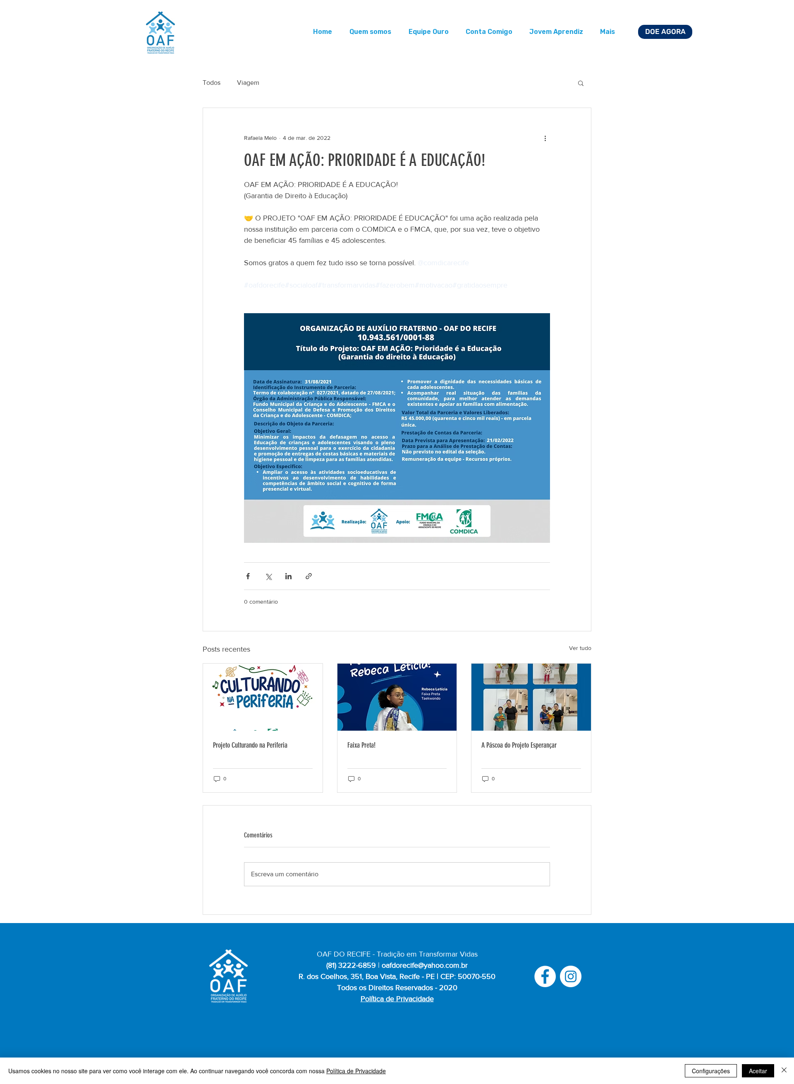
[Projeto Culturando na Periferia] (263, 697)
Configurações (711, 1071)
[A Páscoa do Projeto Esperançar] (531, 697)
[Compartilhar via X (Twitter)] (268, 576)
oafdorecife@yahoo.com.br (425, 965)
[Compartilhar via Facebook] (248, 576)
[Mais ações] (545, 138)
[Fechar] (784, 1070)
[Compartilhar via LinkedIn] (288, 576)
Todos (211, 82)
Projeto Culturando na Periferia (250, 745)
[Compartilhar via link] (309, 576)
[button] (581, 82)
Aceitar (758, 1071)
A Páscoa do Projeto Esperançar (519, 745)
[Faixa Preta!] (397, 697)
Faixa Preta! (361, 745)
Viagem (248, 82)
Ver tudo (580, 648)
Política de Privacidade (356, 1071)
